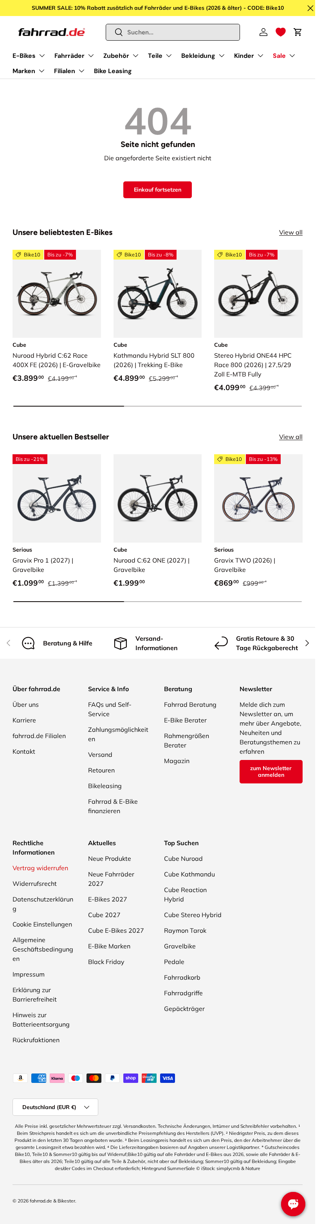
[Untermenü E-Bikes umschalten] (42, 55)
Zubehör (116, 56)
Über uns (26, 704)
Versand (100, 754)
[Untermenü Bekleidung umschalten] (221, 55)
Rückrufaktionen (36, 1040)
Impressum (29, 974)
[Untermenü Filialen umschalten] (81, 70)
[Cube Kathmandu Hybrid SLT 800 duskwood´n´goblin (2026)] (158, 294)
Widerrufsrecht (35, 883)
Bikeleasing (105, 786)
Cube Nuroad (183, 858)
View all (291, 232)
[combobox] (173, 32)
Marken (24, 71)
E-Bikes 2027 (107, 899)
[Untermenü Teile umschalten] (168, 55)
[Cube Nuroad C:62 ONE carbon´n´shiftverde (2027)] (158, 498)
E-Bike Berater (185, 720)
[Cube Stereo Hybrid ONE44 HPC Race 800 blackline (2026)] (258, 294)
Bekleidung (198, 56)
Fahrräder (69, 56)
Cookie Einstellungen (42, 924)
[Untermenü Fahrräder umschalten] (91, 55)
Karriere (24, 720)
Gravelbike (180, 946)
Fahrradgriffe (183, 993)
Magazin (176, 761)
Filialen (64, 71)
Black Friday (106, 962)
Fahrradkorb (182, 977)
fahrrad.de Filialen (39, 736)
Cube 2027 (104, 915)
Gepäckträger (184, 1009)
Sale (279, 56)
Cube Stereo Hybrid (193, 915)
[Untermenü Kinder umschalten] (260, 55)
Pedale (174, 962)
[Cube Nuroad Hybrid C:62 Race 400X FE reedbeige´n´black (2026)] (57, 294)
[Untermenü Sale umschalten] (292, 55)
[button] (280, 32)
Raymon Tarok (185, 930)
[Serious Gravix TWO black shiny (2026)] (258, 498)
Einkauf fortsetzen (157, 189)
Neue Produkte (109, 858)
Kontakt (24, 751)
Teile (155, 56)
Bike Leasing (113, 71)
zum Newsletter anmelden (271, 771)
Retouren (101, 770)
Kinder (244, 56)
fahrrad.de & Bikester (52, 1201)
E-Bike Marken (109, 946)
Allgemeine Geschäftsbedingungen (43, 949)
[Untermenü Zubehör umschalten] (135, 55)
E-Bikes (24, 56)
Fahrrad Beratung (190, 704)
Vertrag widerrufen (40, 868)
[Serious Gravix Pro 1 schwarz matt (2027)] (57, 498)
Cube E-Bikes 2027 (116, 930)
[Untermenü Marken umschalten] (41, 70)
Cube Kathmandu (189, 874)
